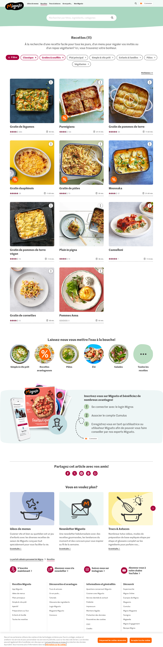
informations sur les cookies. (55, 644)
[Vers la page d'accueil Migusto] (14, 4)
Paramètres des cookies (96, 619)
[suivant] (153, 508)
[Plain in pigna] (81, 232)
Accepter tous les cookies (140, 640)
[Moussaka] (131, 169)
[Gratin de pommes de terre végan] (32, 232)
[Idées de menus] (32, 521)
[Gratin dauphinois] (32, 169)
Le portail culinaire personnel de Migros (26, 559)
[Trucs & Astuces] (130, 521)
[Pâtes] (69, 358)
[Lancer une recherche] (135, 3)
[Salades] (118, 358)
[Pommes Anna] (81, 296)
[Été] (94, 358)
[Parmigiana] (81, 107)
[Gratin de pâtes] (81, 169)
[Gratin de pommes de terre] (131, 107)
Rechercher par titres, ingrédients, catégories (81, 18)
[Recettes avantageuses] (44, 358)
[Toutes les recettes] (143, 358)
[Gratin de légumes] (32, 107)
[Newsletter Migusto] (81, 521)
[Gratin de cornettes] (32, 296)
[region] (81, 640)
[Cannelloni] (131, 232)
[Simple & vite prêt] (20, 358)
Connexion (148, 3)
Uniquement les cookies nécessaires (112, 640)
